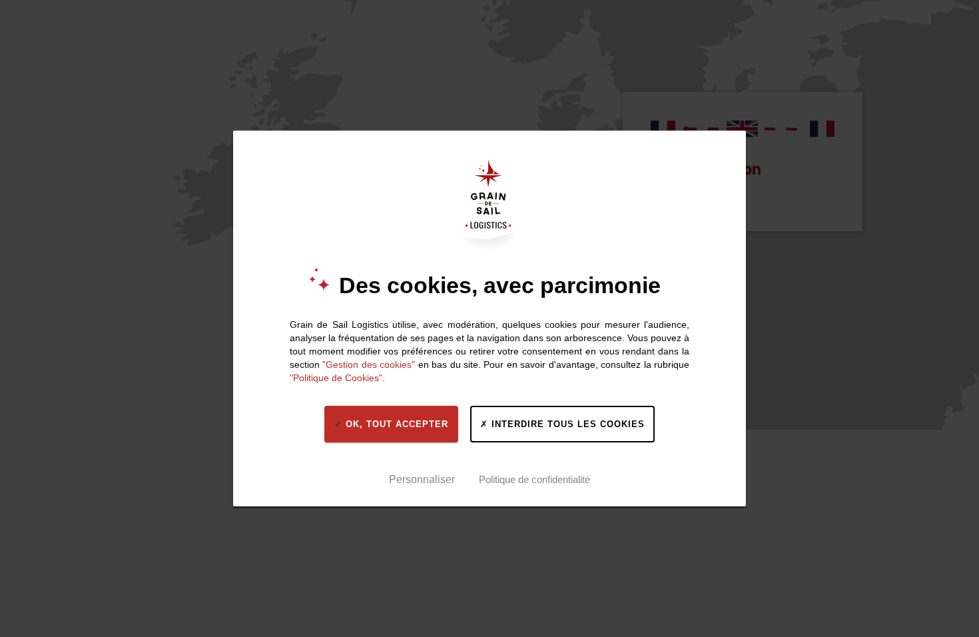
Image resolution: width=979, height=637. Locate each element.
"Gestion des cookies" (368, 364)
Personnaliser (422, 479)
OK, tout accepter (395, 424)
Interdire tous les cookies (566, 424)
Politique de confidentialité (534, 479)
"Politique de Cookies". (337, 377)
